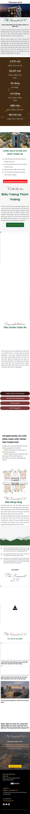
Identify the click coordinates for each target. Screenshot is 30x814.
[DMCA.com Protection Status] (15, 783)
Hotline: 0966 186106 (8, 780)
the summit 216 (13, 790)
